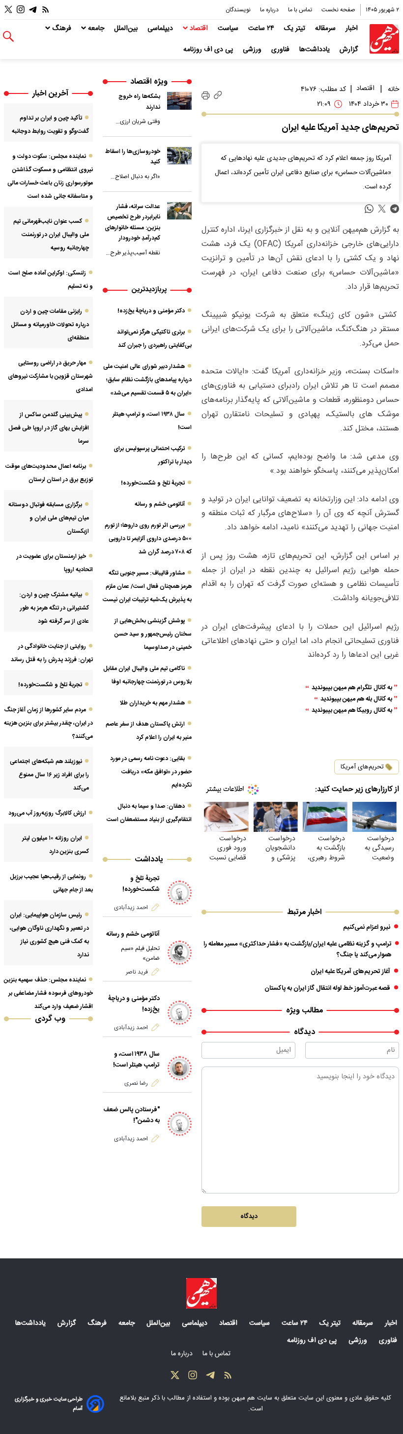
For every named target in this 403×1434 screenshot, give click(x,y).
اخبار (352, 28)
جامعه (96, 28)
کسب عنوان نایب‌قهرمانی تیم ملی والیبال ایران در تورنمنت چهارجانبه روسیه (51, 234)
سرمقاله (326, 28)
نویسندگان (239, 10)
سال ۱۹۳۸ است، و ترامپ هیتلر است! (136, 1059)
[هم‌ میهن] (201, 1293)
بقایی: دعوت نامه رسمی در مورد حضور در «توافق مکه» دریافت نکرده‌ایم (151, 772)
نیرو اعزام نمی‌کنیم (366, 927)
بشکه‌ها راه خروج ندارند (139, 102)
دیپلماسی (161, 28)
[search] (8, 36)
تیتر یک (295, 28)
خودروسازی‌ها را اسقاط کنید (132, 157)
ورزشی (253, 50)
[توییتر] (8, 9)
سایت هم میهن (251, 1398)
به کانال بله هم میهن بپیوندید (356, 699)
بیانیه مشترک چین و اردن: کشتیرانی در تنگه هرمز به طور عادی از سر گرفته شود (54, 608)
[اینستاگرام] (21, 9)
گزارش (350, 50)
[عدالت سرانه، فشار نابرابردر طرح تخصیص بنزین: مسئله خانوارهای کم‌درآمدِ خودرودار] (179, 211)
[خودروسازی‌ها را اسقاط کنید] (179, 156)
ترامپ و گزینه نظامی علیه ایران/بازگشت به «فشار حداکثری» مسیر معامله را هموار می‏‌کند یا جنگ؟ (297, 949)
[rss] (45, 9)
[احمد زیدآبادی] (180, 893)
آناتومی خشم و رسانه (160, 504)
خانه (393, 89)
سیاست (229, 28)
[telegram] (394, 208)
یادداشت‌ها (315, 50)
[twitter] (381, 208)
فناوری (281, 50)
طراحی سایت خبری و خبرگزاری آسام (49, 1404)
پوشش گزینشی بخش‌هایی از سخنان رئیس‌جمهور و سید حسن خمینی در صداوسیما (153, 634)
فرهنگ (61, 28)
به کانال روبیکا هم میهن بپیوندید (352, 710)
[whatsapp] (369, 208)
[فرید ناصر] (180, 953)
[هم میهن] (384, 39)
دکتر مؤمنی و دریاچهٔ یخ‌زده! (151, 311)
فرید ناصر (137, 972)
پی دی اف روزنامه (209, 50)
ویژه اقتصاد (149, 82)
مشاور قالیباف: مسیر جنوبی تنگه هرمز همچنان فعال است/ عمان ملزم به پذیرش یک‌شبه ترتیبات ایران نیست (147, 586)
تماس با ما (301, 10)
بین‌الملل (127, 28)
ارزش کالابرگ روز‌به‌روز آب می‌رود (47, 813)
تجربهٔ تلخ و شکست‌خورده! (153, 483)
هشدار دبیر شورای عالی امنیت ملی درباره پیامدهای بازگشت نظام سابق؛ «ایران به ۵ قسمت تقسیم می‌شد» (147, 380)
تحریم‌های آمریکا (362, 767)
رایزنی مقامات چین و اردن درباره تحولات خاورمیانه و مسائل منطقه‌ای (50, 324)
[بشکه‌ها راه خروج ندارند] (179, 101)
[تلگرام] (33, 9)
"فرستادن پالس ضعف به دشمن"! (131, 1115)
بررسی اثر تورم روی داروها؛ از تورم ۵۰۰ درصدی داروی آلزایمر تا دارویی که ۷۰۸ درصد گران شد (148, 538)
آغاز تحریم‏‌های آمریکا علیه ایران (350, 971)
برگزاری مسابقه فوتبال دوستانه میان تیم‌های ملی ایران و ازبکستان (48, 518)
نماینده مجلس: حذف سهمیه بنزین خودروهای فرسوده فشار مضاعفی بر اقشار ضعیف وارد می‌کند (48, 993)
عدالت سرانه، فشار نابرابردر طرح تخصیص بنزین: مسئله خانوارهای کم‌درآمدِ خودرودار (132, 223)
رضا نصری (136, 1083)
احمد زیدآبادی (131, 908)
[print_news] (206, 95)
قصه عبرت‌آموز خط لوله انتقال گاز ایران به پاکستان (327, 988)
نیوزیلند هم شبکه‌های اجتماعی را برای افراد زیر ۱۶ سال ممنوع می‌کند (49, 775)
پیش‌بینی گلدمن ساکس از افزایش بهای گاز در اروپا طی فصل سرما (48, 428)
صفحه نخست (338, 10)
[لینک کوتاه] (218, 95)
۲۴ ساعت (262, 28)
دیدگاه (249, 1216)
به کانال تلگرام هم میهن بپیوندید (352, 688)
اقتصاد (199, 28)
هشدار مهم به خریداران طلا (152, 703)
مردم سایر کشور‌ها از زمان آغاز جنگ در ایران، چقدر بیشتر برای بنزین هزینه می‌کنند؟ (48, 723)
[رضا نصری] (180, 1068)
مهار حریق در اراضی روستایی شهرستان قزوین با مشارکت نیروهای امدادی (50, 376)
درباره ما (270, 10)
